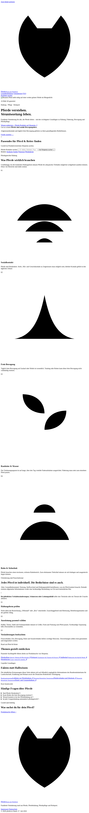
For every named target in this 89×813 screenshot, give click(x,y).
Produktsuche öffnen (8, 712)
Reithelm (10, 152)
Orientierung (18, 93)
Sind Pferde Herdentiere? (12, 693)
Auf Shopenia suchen (46, 150)
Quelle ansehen (7, 135)
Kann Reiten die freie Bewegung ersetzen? (18, 695)
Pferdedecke (29, 152)
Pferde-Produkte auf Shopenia (26, 125)
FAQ (24, 93)
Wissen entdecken (7, 125)
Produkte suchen (6, 95)
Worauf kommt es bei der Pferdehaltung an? (18, 697)
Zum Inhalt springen (8, 2)
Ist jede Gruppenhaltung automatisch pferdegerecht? (21, 699)
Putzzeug (21, 152)
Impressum (4, 809)
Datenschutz (13, 809)
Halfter (15, 152)
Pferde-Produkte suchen (9, 150)
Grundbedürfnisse (7, 93)
